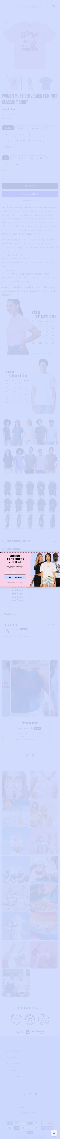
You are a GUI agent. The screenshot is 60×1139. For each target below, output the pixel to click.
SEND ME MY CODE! (15, 577)
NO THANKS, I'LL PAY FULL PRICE (15, 582)
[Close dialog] (58, 554)
